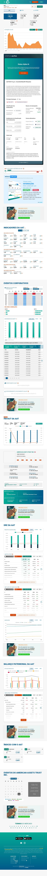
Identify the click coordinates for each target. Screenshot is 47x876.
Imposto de (14, 861)
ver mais (13, 582)
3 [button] (10, 378)
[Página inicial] (8, 2)
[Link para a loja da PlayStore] (19, 838)
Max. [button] (41, 318)
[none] (23, 213)
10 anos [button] (36, 529)
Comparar (40, 6)
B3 (40, 848)
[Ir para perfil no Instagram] (24, 843)
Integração (13, 863)
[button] (4, 2)
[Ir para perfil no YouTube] (21, 843)
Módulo (14, 860)
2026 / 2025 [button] (31, 318)
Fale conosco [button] (24, 860)
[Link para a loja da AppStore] (28, 838)
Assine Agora (23, 73)
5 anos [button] (36, 318)
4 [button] (12, 378)
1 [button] (6, 378)
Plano (12, 859)
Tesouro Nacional (8, 849)
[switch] (23, 50)
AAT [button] (9, 10)
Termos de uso (23, 859)
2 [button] (8, 378)
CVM (42, 848)
